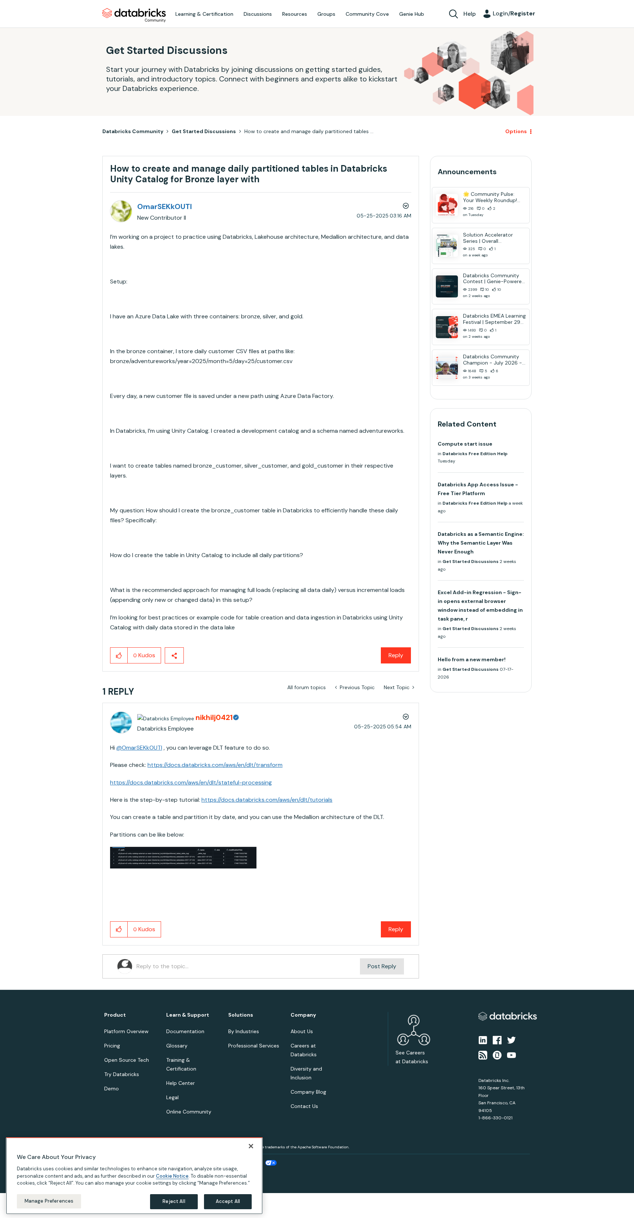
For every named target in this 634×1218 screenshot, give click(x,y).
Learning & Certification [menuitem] (204, 14)
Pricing (112, 1045)
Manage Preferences (49, 1201)
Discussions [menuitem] (258, 14)
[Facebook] (497, 1039)
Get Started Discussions (204, 131)
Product (115, 1015)
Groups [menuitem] (326, 14)
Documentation (185, 1031)
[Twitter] (511, 1039)
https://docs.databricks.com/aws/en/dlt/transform (215, 765)
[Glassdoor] (497, 1054)
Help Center (180, 1083)
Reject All (174, 1201)
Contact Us (304, 1106)
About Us (302, 1031)
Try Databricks (121, 1074)
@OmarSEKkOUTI (139, 747)
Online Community (188, 1111)
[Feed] (482, 1054)
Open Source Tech (126, 1060)
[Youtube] (511, 1054)
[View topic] (447, 205)
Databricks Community (134, 15)
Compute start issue (465, 443)
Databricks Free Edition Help (474, 454)
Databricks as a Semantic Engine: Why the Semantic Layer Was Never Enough (481, 543)
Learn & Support (187, 1015)
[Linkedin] (482, 1039)
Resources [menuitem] (294, 14)
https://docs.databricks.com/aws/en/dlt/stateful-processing (191, 782)
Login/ (514, 13)
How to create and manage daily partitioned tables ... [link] (309, 131)
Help (469, 14)
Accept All (228, 1201)
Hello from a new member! (472, 659)
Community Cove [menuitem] (367, 14)
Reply (396, 655)
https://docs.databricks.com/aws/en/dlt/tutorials (266, 800)
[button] (119, 655)
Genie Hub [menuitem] (411, 14)
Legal (172, 1097)
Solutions (240, 1015)
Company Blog (308, 1092)
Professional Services (253, 1045)
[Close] (251, 1146)
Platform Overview (126, 1031)
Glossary (176, 1045)
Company (303, 1015)
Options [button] (516, 131)
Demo (111, 1088)
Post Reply (382, 966)
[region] (134, 1175)
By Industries (243, 1031)
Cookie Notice (172, 1176)
